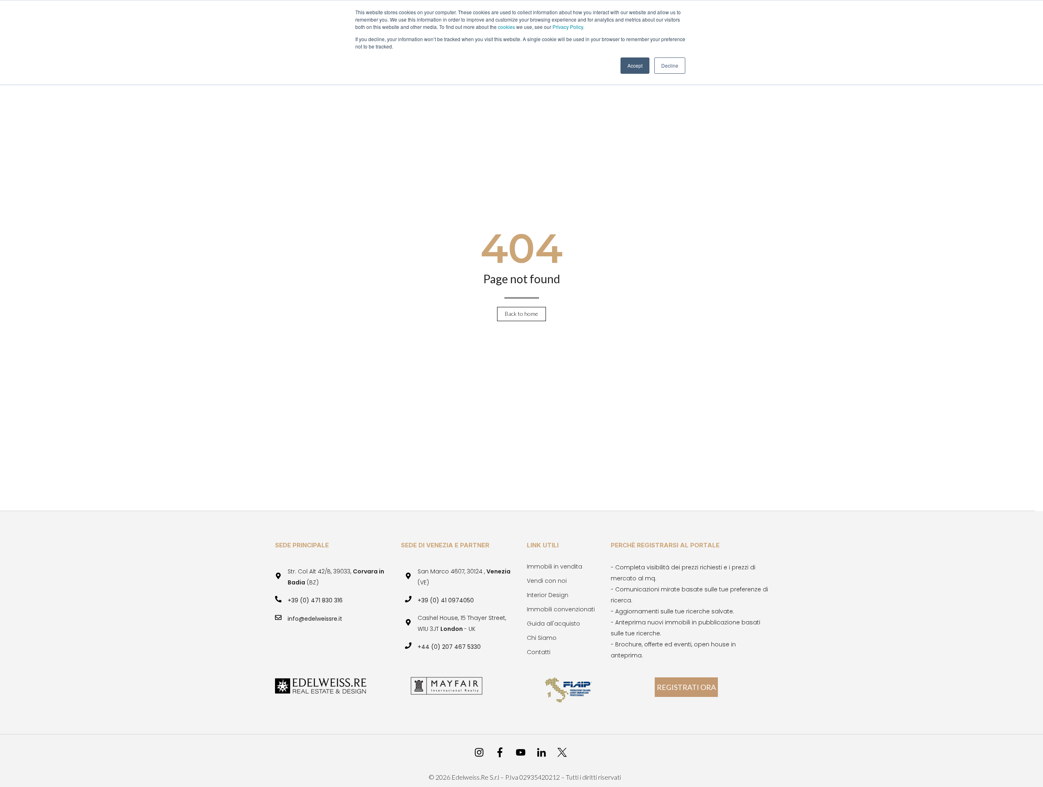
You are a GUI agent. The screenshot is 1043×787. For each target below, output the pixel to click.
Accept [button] (635, 65)
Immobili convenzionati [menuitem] (561, 609)
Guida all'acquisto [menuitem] (553, 623)
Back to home (521, 313)
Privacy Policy (567, 26)
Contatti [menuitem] (538, 652)
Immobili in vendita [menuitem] (554, 566)
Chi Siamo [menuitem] (542, 638)
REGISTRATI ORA (686, 687)
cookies (507, 26)
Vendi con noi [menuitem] (547, 581)
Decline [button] (669, 65)
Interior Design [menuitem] (547, 595)
